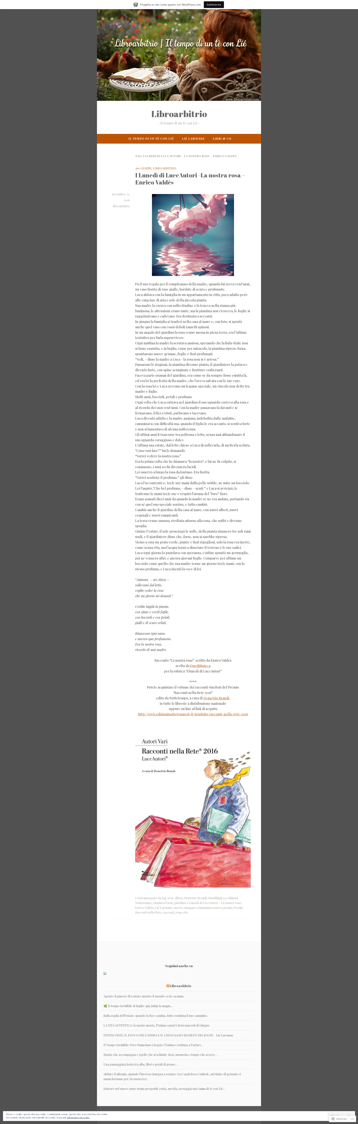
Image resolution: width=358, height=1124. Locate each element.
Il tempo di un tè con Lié (151, 138)
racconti (168, 912)
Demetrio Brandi (216, 698)
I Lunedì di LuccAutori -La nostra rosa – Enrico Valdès (190, 178)
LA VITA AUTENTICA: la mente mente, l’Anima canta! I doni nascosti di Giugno (156, 1025)
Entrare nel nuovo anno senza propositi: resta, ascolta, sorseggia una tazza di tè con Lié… (164, 1089)
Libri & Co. (222, 138)
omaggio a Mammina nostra (203, 908)
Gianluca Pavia (162, 903)
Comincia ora (214, 4)
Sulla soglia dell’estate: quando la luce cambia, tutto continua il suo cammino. (155, 1016)
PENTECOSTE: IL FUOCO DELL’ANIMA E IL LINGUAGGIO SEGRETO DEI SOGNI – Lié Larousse (168, 1035)
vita (185, 912)
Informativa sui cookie (78, 1117)
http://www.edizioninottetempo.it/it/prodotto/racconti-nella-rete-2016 (193, 714)
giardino (180, 903)
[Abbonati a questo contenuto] (168, 986)
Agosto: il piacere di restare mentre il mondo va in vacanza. (143, 996)
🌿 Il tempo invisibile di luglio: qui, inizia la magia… (138, 1006)
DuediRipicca (200, 665)
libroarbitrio (121, 206)
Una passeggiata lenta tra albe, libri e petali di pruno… (140, 1064)
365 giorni (143, 168)
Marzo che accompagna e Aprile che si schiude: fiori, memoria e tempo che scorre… (160, 1055)
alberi (179, 898)
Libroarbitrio (179, 114)
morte (178, 908)
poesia (227, 908)
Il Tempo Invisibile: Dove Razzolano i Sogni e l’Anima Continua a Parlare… (153, 1045)
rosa (178, 912)
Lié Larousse (193, 138)
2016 (170, 898)
